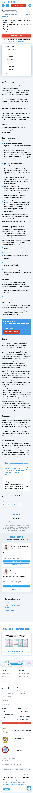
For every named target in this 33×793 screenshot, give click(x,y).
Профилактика (10, 70)
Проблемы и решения (22, 676)
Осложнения (10, 66)
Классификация (11, 49)
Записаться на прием (16, 561)
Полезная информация (23, 678)
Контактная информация (8, 691)
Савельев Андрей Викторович (19, 571)
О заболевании (10, 46)
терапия (28, 358)
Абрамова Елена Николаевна (19, 546)
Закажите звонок (11, 332)
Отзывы (3, 684)
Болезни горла (9, 610)
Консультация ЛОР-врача (16, 41)
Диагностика (10, 59)
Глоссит (7, 602)
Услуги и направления (7, 714)
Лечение (8, 63)
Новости (4, 681)
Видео (3, 678)
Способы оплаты (21, 693)
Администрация (6, 673)
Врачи (8, 73)
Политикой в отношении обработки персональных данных (14, 784)
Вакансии (4, 676)
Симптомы (9, 56)
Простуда (8, 607)
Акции (3, 717)
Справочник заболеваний (23, 673)
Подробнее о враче (16, 564)
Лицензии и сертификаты (8, 693)
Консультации (16, 518)
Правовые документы (7, 704)
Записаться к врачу (16, 35)
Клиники (4, 708)
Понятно (6, 789)
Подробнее (20, 522)
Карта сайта (5, 760)
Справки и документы (22, 691)
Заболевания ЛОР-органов (13, 605)
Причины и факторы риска (14, 53)
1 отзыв (19, 548)
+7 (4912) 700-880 (8, 329)
